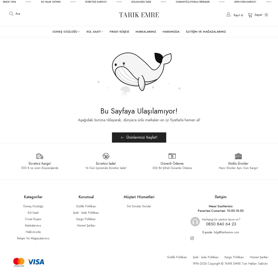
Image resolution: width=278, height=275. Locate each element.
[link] (57, 2)
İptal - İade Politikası (86, 212)
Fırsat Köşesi (33, 219)
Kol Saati (33, 212)
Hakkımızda (33, 232)
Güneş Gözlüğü (33, 206)
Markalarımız (33, 225)
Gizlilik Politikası (86, 206)
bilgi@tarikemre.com (220, 232)
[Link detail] (192, 238)
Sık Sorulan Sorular (139, 206)
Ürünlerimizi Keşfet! (142, 137)
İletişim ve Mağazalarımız (33, 238)
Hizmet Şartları (86, 225)
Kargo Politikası (86, 219)
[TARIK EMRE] (139, 14)
